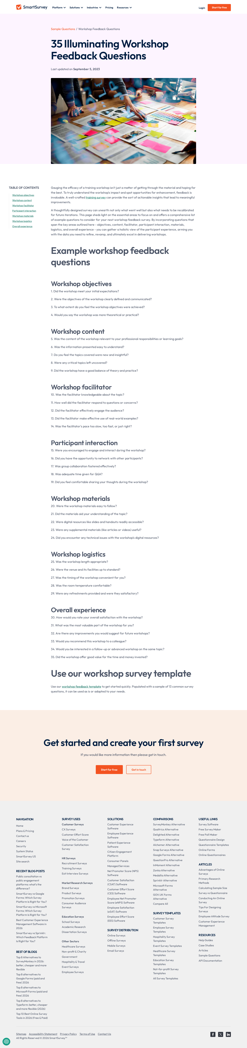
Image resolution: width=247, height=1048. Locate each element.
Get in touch (139, 769)
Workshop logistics (22, 221)
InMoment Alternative (166, 865)
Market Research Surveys (77, 883)
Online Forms (207, 850)
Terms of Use (87, 1034)
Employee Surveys (73, 972)
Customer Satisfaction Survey (75, 847)
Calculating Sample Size (213, 888)
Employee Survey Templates (163, 929)
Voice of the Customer (75, 839)
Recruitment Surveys (74, 863)
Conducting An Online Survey (212, 900)
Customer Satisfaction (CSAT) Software (120, 882)
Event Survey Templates (167, 945)
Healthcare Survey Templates (164, 953)
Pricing (109, 7)
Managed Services (118, 866)
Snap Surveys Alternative (168, 850)
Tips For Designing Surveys (210, 909)
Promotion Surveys (73, 898)
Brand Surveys (70, 888)
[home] (34, 7)
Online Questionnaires (212, 855)
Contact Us (104, 1034)
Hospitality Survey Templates (164, 938)
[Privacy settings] (6, 1041)
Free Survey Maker (210, 829)
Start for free (219, 7)
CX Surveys (68, 829)
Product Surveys (71, 893)
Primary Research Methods (209, 880)
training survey (96, 197)
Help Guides (206, 940)
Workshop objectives (23, 195)
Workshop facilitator (23, 205)
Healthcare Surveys (73, 946)
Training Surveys (71, 868)
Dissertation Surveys (74, 932)
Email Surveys (115, 950)
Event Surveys (70, 966)
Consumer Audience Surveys (74, 905)
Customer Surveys (73, 824)
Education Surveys (73, 916)
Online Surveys (116, 935)
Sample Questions (63, 29)
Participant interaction (24, 210)
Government (69, 956)
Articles (203, 950)
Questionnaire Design (212, 839)
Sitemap (21, 1034)
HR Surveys (68, 858)
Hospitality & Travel (73, 961)
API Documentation (210, 960)
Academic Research (74, 927)
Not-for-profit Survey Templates (166, 971)
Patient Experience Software (118, 844)
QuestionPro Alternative (167, 860)
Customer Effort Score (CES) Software (120, 891)
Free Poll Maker (208, 834)
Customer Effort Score (75, 834)
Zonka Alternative (164, 870)
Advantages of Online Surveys (212, 871)
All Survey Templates (165, 978)
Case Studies (206, 945)
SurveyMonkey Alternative (169, 824)
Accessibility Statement (43, 1034)
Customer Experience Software (120, 826)
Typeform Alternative (166, 839)
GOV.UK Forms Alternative (162, 896)
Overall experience (22, 226)
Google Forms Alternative (168, 855)
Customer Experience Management (212, 923)
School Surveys (71, 922)
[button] (59, 7)
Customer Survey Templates (163, 920)
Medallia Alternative (165, 875)
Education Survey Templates (163, 962)
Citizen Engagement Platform (119, 853)
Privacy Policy (68, 1034)
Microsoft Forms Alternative (163, 887)
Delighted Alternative (166, 834)
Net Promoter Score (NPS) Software (123, 873)
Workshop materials (22, 215)
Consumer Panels (117, 861)
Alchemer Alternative (166, 844)
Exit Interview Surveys (75, 873)
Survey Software (208, 824)
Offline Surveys (116, 940)
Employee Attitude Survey (214, 916)
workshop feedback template (81, 686)
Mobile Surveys (116, 945)
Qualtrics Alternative (165, 829)
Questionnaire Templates (214, 844)
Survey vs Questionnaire (213, 893)
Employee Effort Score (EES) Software (120, 918)
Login (202, 7)
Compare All (160, 903)
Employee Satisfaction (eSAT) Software (120, 909)
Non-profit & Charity (74, 951)
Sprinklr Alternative (165, 880)
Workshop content (22, 200)
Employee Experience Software (120, 835)
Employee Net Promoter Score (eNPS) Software (121, 900)
